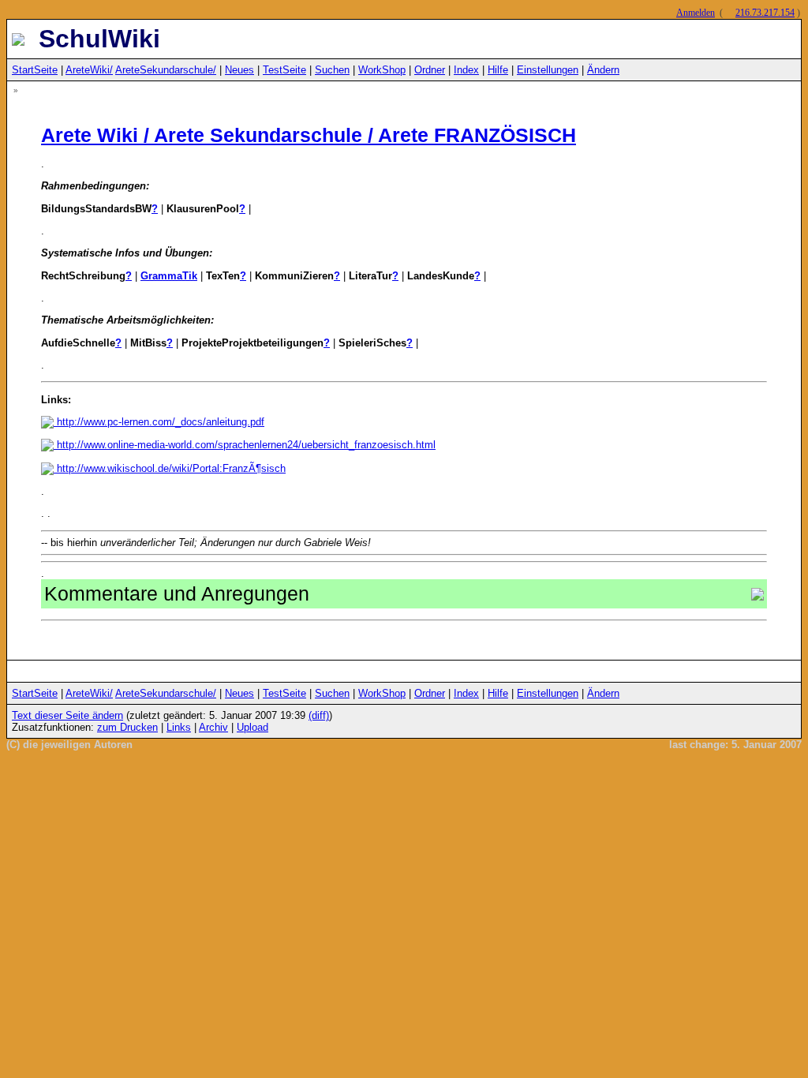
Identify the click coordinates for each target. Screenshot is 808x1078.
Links (178, 727)
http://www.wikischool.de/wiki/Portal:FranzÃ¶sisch (170, 468)
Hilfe (498, 70)
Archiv (213, 727)
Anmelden (695, 12)
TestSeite (284, 70)
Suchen (332, 70)
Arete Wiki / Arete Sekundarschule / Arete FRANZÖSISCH (308, 135)
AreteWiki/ (89, 70)
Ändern (603, 70)
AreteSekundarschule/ (165, 70)
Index (466, 70)
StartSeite (35, 70)
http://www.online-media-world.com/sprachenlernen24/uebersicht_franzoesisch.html (245, 445)
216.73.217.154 (765, 12)
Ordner (429, 70)
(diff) (319, 715)
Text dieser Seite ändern (67, 715)
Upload (252, 727)
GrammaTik (168, 276)
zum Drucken (127, 727)
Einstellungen (547, 70)
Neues (239, 70)
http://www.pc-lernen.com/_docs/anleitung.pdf (159, 422)
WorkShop (382, 70)
